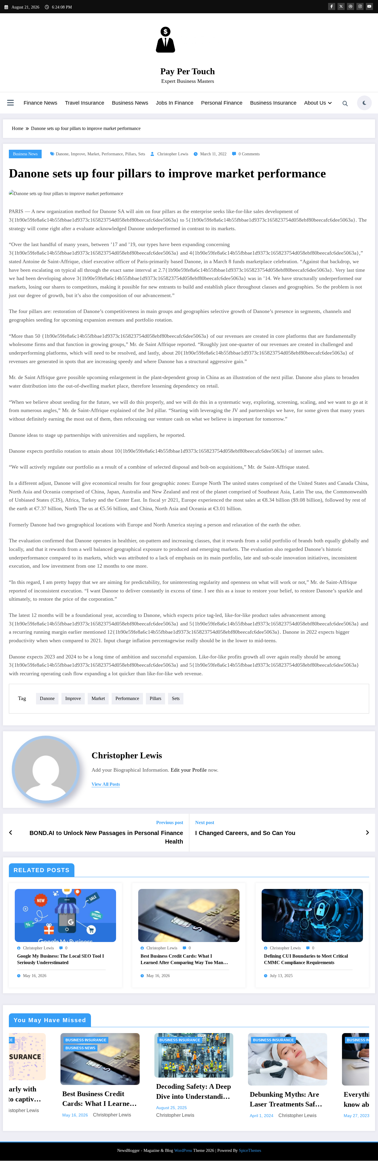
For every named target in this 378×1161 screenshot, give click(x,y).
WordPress (183, 1151)
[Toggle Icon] (10, 103)
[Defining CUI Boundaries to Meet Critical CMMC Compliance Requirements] (312, 915)
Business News (130, 103)
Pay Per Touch (187, 71)
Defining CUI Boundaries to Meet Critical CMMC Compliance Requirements (306, 959)
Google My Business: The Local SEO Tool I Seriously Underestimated (60, 959)
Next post (204, 822)
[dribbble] (350, 6)
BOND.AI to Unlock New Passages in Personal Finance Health (106, 837)
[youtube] (369, 6)
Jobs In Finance (174, 103)
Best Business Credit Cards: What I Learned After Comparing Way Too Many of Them (183, 959)
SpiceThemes (250, 1151)
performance (112, 154)
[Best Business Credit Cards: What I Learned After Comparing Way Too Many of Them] (188, 915)
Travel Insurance (84, 103)
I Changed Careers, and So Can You (245, 833)
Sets (141, 154)
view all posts (106, 784)
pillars (130, 154)
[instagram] (360, 6)
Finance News (40, 103)
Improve (78, 154)
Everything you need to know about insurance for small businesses (301, 1100)
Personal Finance (221, 103)
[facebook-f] (331, 6)
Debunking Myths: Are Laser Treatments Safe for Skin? (207, 1100)
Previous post (169, 822)
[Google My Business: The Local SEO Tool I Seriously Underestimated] (65, 915)
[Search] (345, 103)
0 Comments (249, 154)
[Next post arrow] (367, 832)
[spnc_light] (364, 102)
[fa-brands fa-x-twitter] (341, 6)
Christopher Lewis (172, 154)
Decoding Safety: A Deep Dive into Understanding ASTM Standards (115, 1092)
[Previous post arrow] (11, 832)
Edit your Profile (189, 770)
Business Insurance (273, 103)
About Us (315, 103)
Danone (62, 154)
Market (93, 154)
